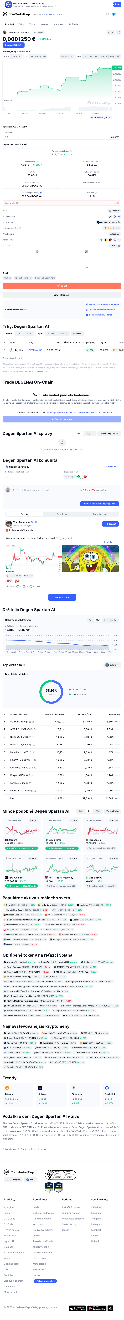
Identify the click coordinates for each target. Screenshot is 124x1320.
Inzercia (8, 1213)
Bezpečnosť (39, 1269)
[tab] (26, 56)
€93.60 (21, 1043)
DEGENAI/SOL (36, 350)
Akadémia (9, 1207)
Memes (7, 278)
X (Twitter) (96, 1207)
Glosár (65, 1230)
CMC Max (9, 1224)
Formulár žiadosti (71, 1213)
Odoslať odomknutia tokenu (102, 309)
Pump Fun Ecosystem (45, 278)
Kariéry (36, 1275)
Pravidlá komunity (42, 1252)
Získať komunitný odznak (100, 315)
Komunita (96, 1213)
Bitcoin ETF (10, 1235)
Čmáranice (9, 1286)
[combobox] (67, 56)
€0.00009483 (75, 1010)
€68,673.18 (60, 1033)
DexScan (8, 1246)
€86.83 (20, 962)
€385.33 (91, 1006)
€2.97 (32, 1015)
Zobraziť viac (111, 466)
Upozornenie (39, 1258)
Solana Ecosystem (23, 278)
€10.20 (52, 1047)
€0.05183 (90, 981)
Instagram (96, 1224)
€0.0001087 (34, 996)
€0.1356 (104, 1057)
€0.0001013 (27, 1010)
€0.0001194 (34, 981)
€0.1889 (98, 962)
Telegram (96, 1218)
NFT (6, 1269)
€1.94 (76, 967)
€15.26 (37, 991)
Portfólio (8, 1275)
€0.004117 (59, 962)
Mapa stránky (11, 1292)
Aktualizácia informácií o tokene (104, 304)
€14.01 (38, 1001)
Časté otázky (69, 1224)
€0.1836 (90, 1047)
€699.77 (97, 1043)
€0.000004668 (26, 1062)
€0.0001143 (28, 972)
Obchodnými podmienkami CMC (61, 412)
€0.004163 (24, 1067)
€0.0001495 (36, 976)
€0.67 (18, 1052)
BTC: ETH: (54, 14)
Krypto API (9, 1241)
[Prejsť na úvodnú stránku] (16, 14)
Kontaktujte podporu (73, 1218)
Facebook (96, 1230)
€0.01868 (76, 972)
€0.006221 (53, 1052)
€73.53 (59, 1043)
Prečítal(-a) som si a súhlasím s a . (64, 412)
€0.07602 (23, 1057)
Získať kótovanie (71, 1207)
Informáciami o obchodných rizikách (95, 412)
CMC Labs (9, 1218)
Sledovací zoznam (13, 1280)
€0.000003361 (65, 1057)
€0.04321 (22, 1033)
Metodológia (39, 1263)
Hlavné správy (11, 1230)
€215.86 (93, 1052)
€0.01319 (31, 1006)
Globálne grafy (11, 1263)
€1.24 (95, 1033)
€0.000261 (82, 1015)
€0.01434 (26, 1038)
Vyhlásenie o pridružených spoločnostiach (31, 371)
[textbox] (45, 494)
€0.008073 (28, 967)
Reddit (94, 1235)
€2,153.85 (70, 1038)
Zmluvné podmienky (43, 1213)
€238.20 (49, 986)
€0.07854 (18, 1047)
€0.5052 (68, 1062)
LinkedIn (95, 1241)
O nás (36, 1207)
